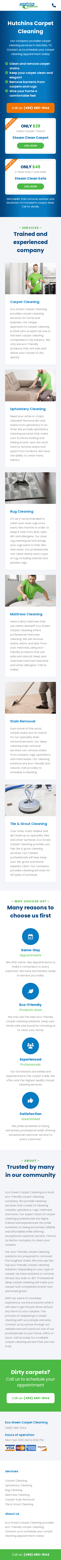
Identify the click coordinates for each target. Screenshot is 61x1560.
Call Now (30, 145)
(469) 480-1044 (15, 1428)
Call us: (30, 108)
